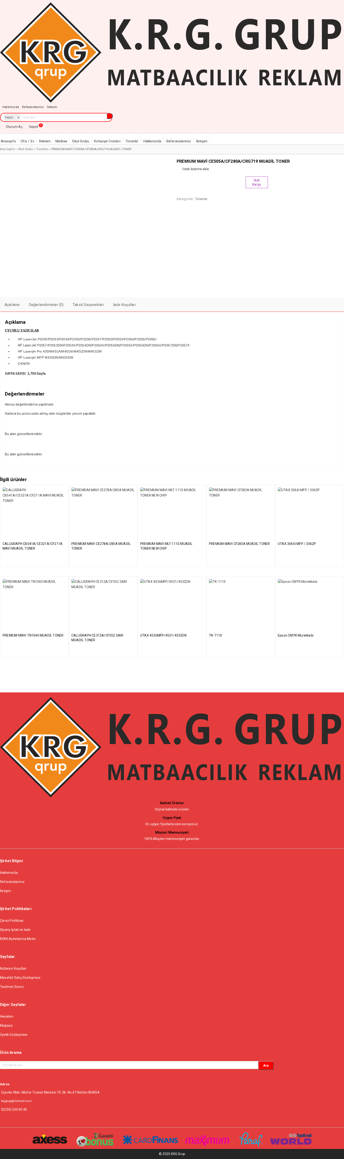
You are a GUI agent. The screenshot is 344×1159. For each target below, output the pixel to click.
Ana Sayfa (7, 149)
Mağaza (6, 1025)
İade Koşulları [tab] (124, 304)
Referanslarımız (12, 882)
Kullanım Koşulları (13, 968)
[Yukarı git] (335, 1150)
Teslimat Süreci (12, 987)
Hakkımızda (9, 873)
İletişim (5, 891)
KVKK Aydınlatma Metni (18, 939)
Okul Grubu (25, 149)
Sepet (35, 127)
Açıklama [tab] (12, 304)
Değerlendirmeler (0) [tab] (46, 304)
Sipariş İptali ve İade (15, 930)
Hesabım (6, 1016)
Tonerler (42, 149)
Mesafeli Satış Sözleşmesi (20, 977)
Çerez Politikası (11, 920)
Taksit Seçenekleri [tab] (88, 304)
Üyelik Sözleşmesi (13, 1035)
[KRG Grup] (170, 101)
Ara (266, 1065)
